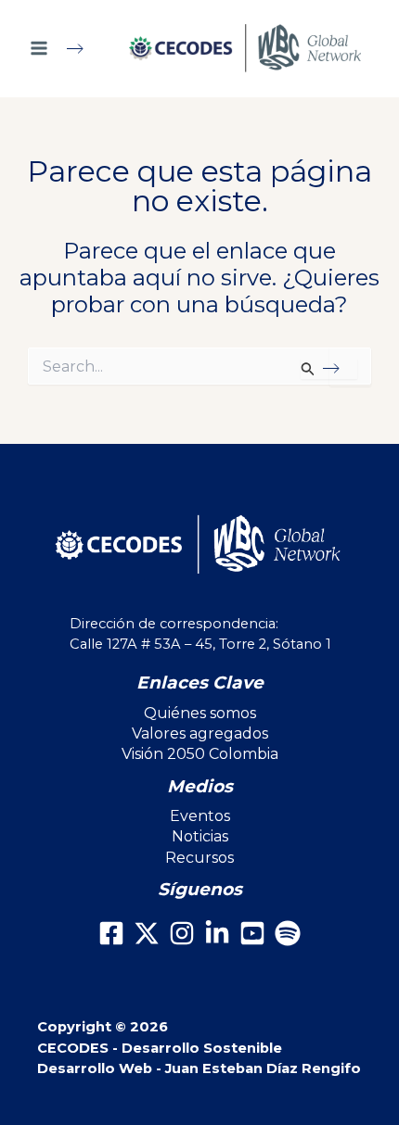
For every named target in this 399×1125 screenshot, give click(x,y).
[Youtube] (252, 933)
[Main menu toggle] (64, 48)
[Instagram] (182, 933)
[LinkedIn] (217, 933)
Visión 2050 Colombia (200, 754)
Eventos (200, 816)
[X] (147, 933)
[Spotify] (288, 933)
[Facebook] (111, 933)
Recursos (199, 857)
